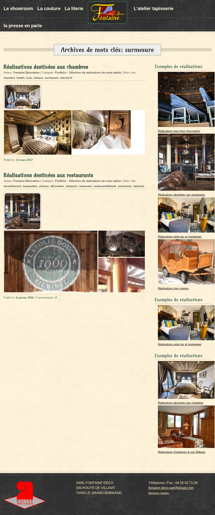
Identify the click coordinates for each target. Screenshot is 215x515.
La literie (74, 8)
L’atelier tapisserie (153, 8)
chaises (44, 186)
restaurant (85, 186)
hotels (21, 77)
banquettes (30, 186)
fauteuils (71, 186)
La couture (48, 8)
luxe (29, 77)
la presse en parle (23, 25)
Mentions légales (158, 493)
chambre (9, 77)
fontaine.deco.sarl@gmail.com (171, 488)
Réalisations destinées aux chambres (46, 66)
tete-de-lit (66, 77)
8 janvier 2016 (25, 297)
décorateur (57, 186)
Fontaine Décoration (26, 72)
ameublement (12, 186)
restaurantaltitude (104, 186)
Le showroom (18, 8)
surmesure (52, 77)
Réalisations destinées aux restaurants (48, 175)
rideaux (38, 77)
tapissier (138, 186)
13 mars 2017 (24, 160)
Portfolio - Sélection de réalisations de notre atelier (88, 72)
